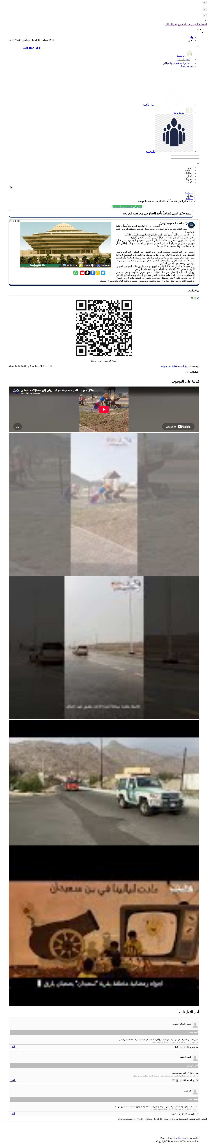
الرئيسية (181, 56)
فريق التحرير (183, 366)
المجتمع (150, 151)
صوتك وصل (179, 112)
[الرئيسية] (191, 37)
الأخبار (190, 195)
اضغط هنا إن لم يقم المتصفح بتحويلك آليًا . (186, 24)
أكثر (13, 1047)
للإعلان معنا (187, 66)
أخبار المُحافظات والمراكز (177, 63)
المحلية (189, 198)
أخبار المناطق (183, 59)
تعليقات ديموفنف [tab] (168, 366)
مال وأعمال (148, 104)
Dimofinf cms (179, 1138)
